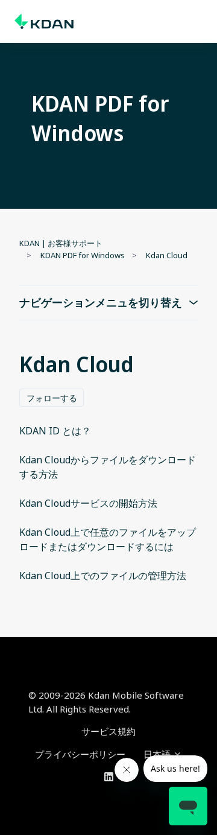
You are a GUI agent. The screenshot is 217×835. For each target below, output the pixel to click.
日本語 (158, 754)
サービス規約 (108, 731)
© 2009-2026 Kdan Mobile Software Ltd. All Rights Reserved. (106, 702)
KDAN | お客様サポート (60, 243)
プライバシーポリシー (80, 754)
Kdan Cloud (166, 255)
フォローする (52, 398)
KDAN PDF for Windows (82, 255)
